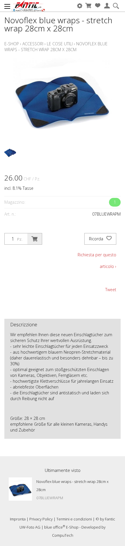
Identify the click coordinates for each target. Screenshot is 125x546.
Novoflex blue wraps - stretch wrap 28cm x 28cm (56, 46)
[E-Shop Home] (28, 6)
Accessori (32, 43)
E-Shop (11, 43)
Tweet (110, 289)
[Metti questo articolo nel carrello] (34, 238)
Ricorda (96, 238)
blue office (54, 527)
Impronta (18, 519)
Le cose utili (60, 43)
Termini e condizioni (74, 519)
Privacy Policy (41, 519)
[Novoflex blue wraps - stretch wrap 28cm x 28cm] (20, 489)
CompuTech (62, 535)
